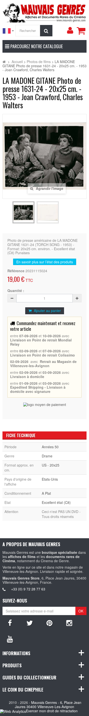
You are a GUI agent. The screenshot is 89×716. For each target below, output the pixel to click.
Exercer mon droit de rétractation (52, 710)
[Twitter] (29, 622)
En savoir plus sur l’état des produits (44, 261)
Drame (47, 455)
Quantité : (15, 291)
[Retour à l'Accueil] (4, 61)
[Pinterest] (49, 622)
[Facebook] (9, 622)
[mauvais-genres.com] (44, 11)
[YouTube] (9, 638)
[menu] (70, 30)
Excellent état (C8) (56, 502)
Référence (15, 271)
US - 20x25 (50, 465)
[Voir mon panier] (81, 30)
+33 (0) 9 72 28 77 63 (28, 588)
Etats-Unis (50, 479)
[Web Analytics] (13, 711)
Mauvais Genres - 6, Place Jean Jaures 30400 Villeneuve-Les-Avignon (48, 704)
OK (80, 610)
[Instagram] (69, 622)
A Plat (46, 493)
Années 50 (50, 446)
